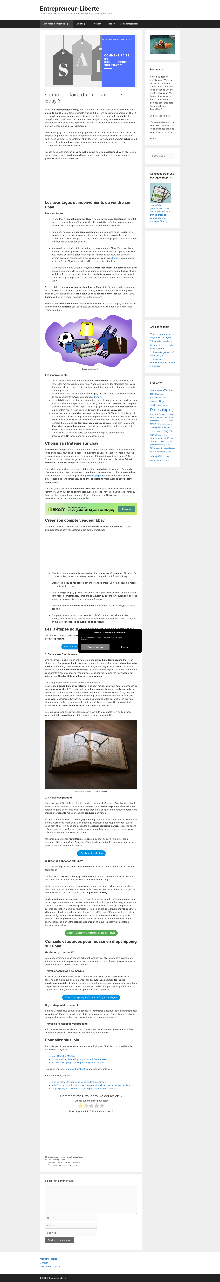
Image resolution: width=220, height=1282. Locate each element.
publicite (167, 445)
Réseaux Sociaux (168, 448)
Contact (44, 1262)
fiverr (170, 420)
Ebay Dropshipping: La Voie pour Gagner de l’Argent (91, 997)
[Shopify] (91, 513)
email (171, 414)
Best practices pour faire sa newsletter (64, 1162)
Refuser (124, 647)
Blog (162, 401)
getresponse (162, 427)
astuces (160, 394)
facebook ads (162, 421)
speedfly (166, 457)
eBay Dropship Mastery (91, 853)
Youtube (165, 460)
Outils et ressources (129, 24)
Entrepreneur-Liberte (69, 8)
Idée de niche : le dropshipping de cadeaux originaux (79, 1082)
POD (167, 438)
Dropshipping (53, 1157)
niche (163, 438)
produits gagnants (95, 475)
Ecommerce (164, 414)
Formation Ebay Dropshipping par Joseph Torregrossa (79, 1059)
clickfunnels (155, 405)
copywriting (166, 405)
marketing (162, 435)
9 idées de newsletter (161, 341)
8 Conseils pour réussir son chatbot (63, 1165)
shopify (156, 456)
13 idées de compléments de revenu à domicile (162, 362)
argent (153, 393)
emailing (154, 417)
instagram (167, 431)
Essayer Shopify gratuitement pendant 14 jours (91, 933)
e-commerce (154, 414)
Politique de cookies (50, 1266)
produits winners (157, 445)
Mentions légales (48, 1259)
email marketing (166, 417)
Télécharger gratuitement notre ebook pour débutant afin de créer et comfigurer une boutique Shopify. (161, 213)
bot (167, 402)
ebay (62, 1159)
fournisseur (163, 424)
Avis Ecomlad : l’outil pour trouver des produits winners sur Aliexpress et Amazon (93, 1085)
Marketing (80, 24)
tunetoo (172, 457)
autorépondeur (158, 397)
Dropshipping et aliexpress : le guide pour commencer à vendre (84, 1088)
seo (170, 451)
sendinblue (162, 451)
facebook (154, 421)
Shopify (116, 258)
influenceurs (155, 431)
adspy (159, 391)
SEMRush (153, 452)
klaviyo (154, 434)
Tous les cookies (95, 647)
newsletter (155, 438)
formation (154, 424)
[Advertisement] (91, 181)
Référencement (156, 448)
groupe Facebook (76, 1069)
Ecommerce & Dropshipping (55, 24)
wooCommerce (155, 460)
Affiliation (97, 24)
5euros (153, 390)
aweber (154, 401)
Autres (109, 24)
